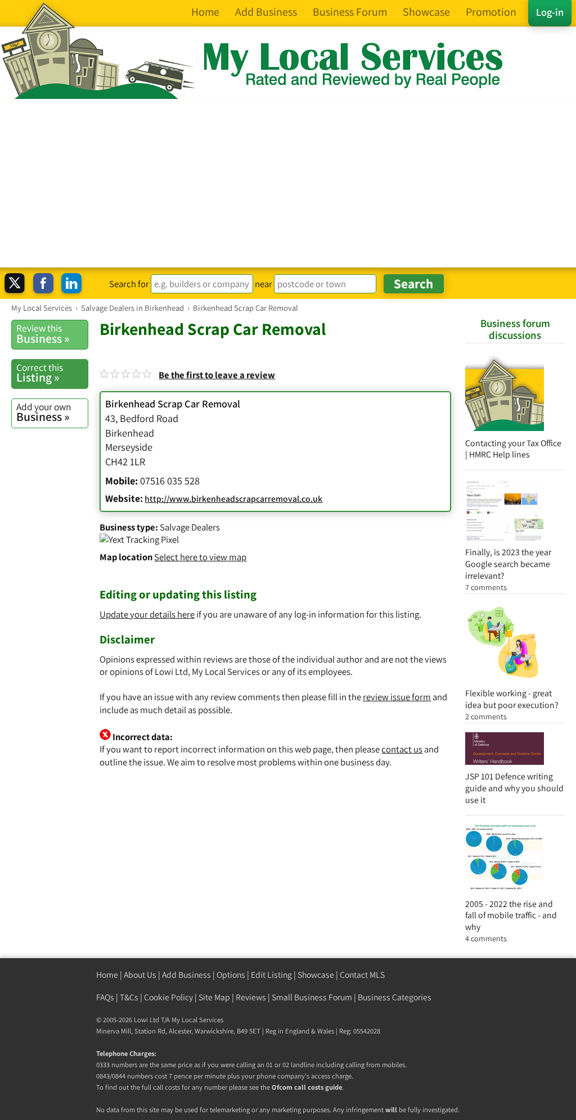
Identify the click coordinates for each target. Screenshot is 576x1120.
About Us (140, 974)
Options (231, 974)
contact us (401, 749)
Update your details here (147, 614)
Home (107, 974)
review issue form (397, 697)
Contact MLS (362, 974)
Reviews (251, 997)
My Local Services (197, 1019)
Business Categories (394, 997)
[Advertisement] (288, 183)
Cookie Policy (168, 997)
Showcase (316, 974)
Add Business (186, 974)
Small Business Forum (312, 997)
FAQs (105, 997)
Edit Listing (271, 974)
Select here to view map (200, 557)
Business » (43, 333)
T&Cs (129, 997)
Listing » (39, 373)
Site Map (214, 997)
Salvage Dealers (190, 527)
